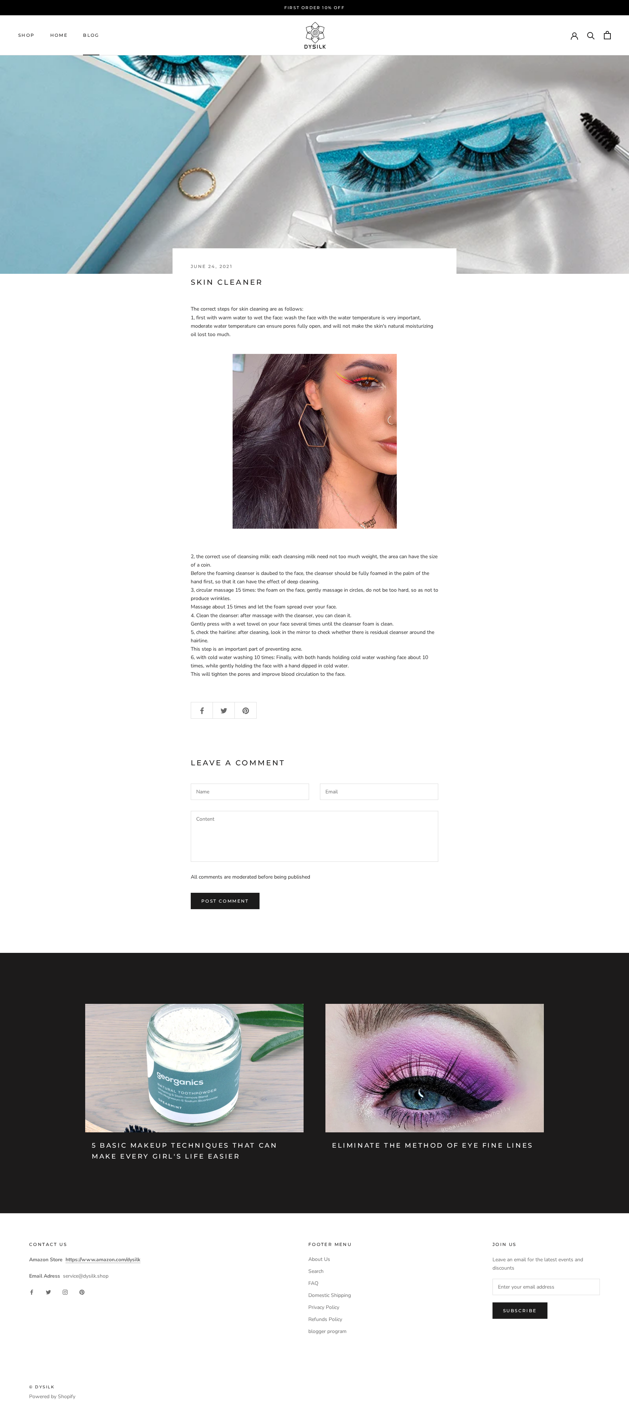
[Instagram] (65, 1291)
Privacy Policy (323, 1307)
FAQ (313, 1283)
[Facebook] (31, 1291)
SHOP (26, 35)
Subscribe (520, 1310)
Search (316, 1271)
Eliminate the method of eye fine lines (432, 1145)
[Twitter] (48, 1291)
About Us (319, 1259)
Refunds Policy (325, 1319)
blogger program (327, 1331)
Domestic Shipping (329, 1295)
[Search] (591, 35)
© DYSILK (42, 1386)
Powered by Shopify (52, 1396)
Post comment (225, 901)
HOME (59, 35)
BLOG (91, 35)
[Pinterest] (81, 1291)
